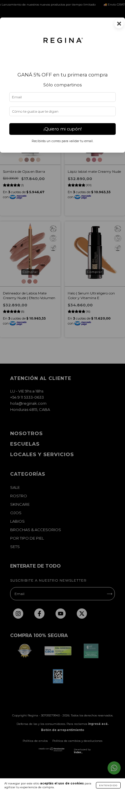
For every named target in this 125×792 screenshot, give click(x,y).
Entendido (108, 785)
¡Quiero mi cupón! (63, 129)
